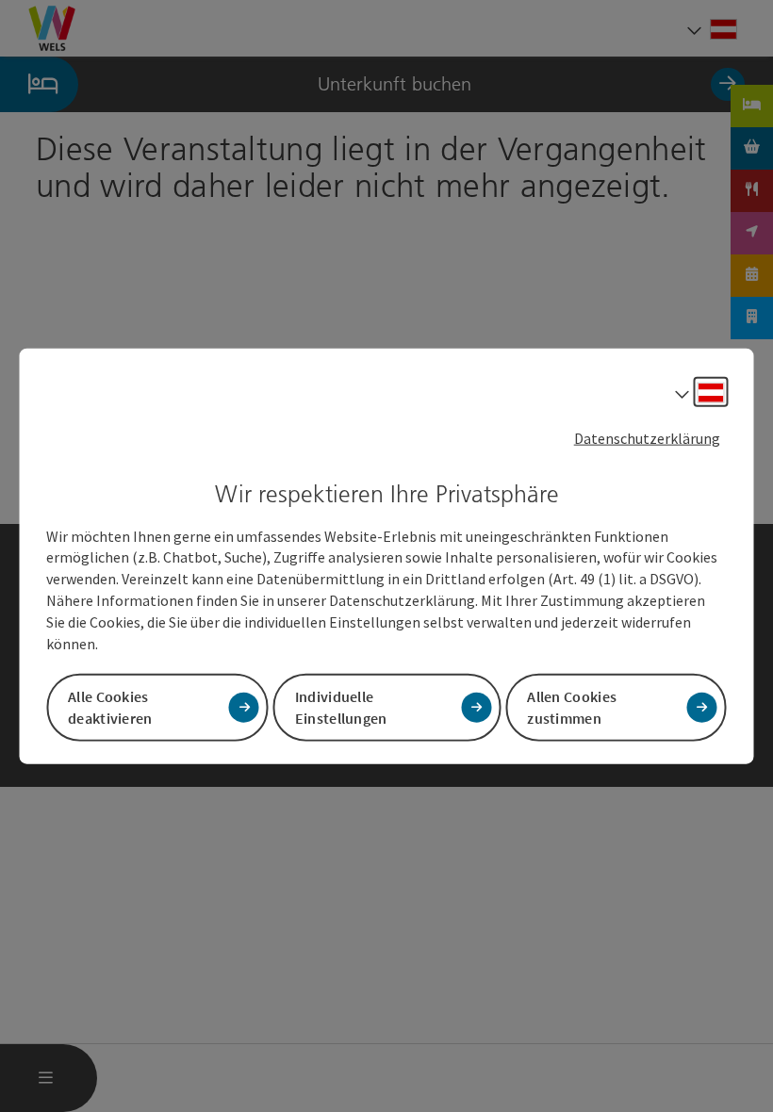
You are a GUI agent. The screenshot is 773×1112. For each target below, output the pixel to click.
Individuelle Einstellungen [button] (341, 706)
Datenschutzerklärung (647, 438)
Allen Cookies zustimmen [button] (572, 706)
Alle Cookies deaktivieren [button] (110, 706)
